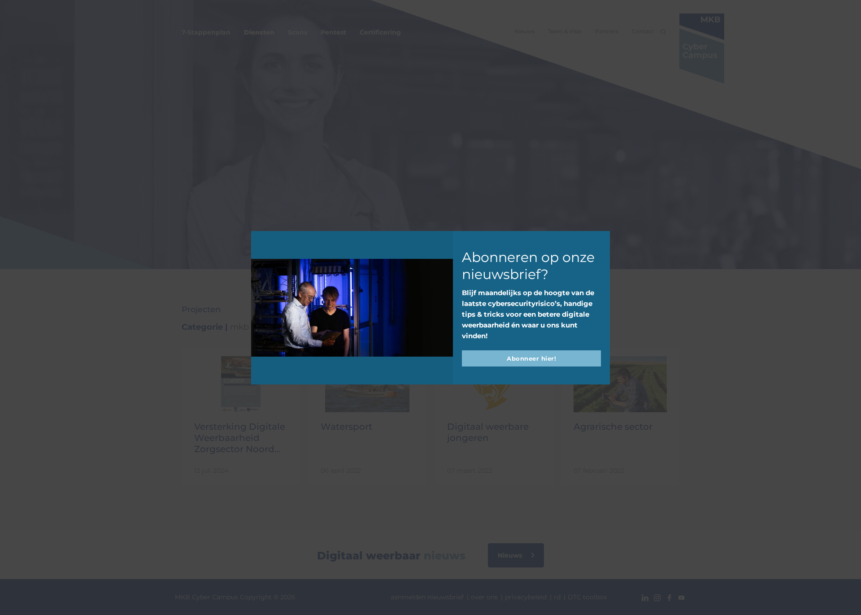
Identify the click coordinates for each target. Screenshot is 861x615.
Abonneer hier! (531, 358)
